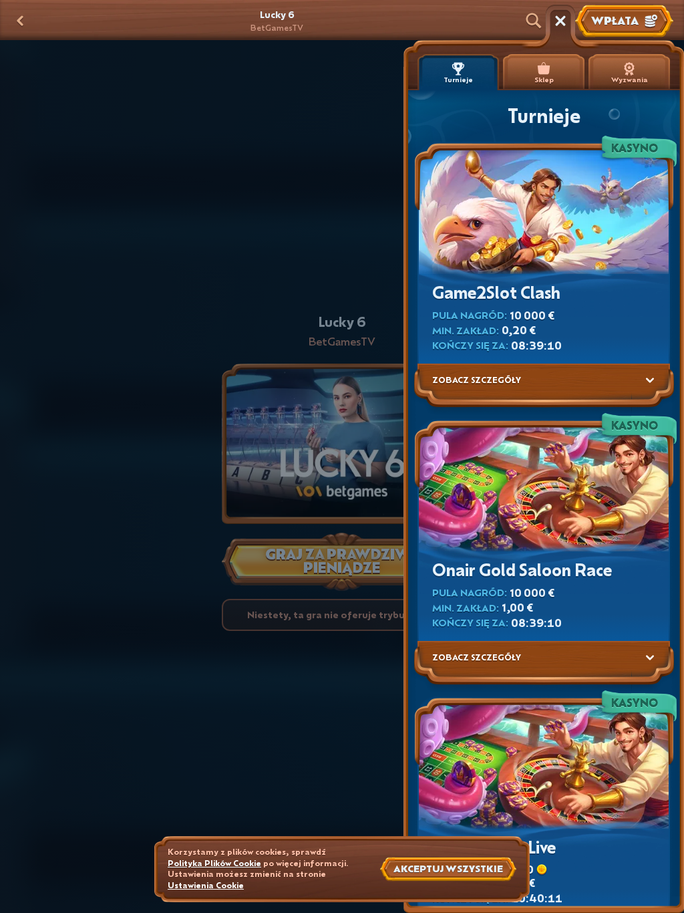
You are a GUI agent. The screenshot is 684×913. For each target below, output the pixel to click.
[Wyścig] (560, 21)
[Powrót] (20, 21)
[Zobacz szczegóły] (650, 380)
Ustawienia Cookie (206, 885)
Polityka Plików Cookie (214, 863)
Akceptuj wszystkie (448, 868)
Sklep (544, 80)
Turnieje (458, 80)
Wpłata (615, 20)
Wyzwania (629, 80)
